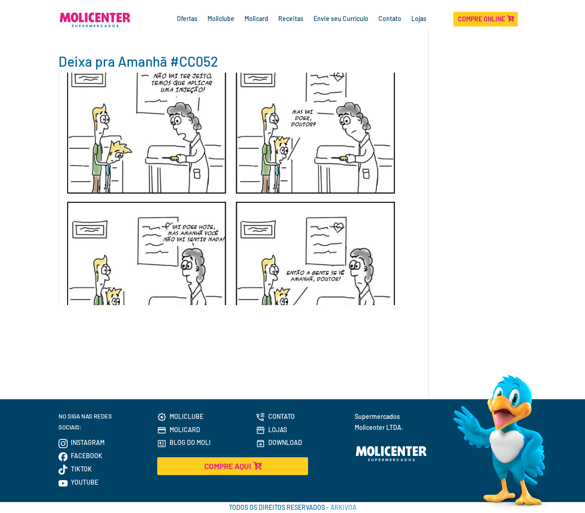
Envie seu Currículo (341, 19)
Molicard (256, 19)
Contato (389, 19)
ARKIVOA (343, 507)
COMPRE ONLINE (481, 19)
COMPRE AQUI (227, 466)
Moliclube (220, 19)
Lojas (419, 19)
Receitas (290, 19)
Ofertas (187, 19)
